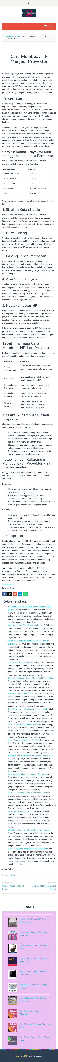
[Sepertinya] (29, 12)
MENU (51, 26)
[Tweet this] (9, 594)
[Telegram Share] (20, 594)
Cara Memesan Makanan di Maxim (44, 885)
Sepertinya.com (36, 1055)
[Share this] (4, 594)
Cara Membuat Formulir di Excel (13, 885)
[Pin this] (15, 594)
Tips (13, 875)
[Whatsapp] (25, 594)
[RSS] (29, 3)
